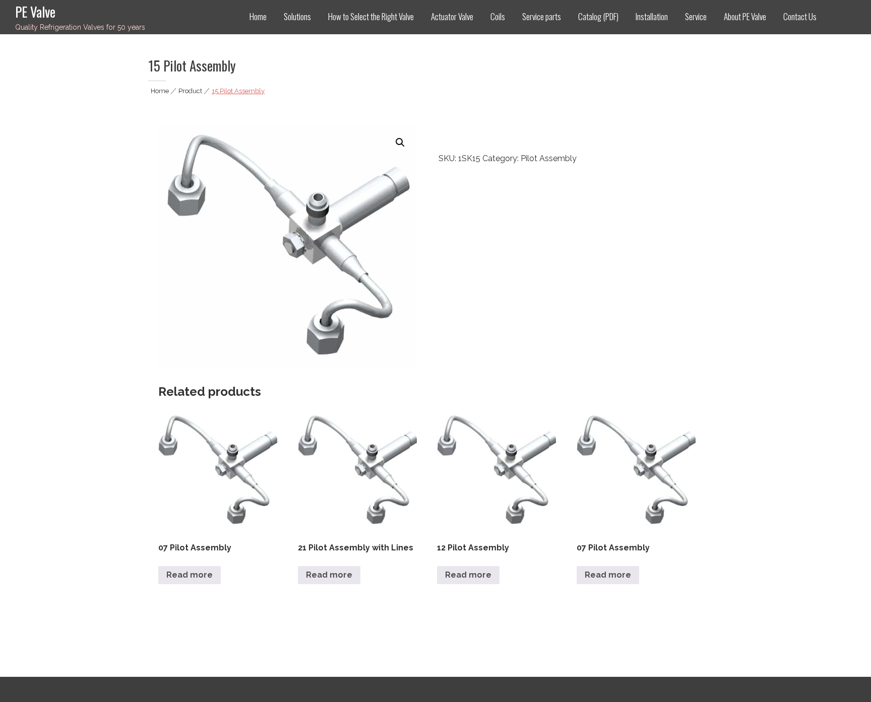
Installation (652, 16)
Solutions (297, 16)
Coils (497, 16)
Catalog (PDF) (598, 16)
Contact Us (800, 16)
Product (190, 91)
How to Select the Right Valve (371, 16)
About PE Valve (745, 16)
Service (696, 16)
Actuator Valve (452, 16)
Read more (189, 575)
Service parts (541, 16)
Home (258, 16)
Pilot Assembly (549, 158)
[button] (400, 142)
